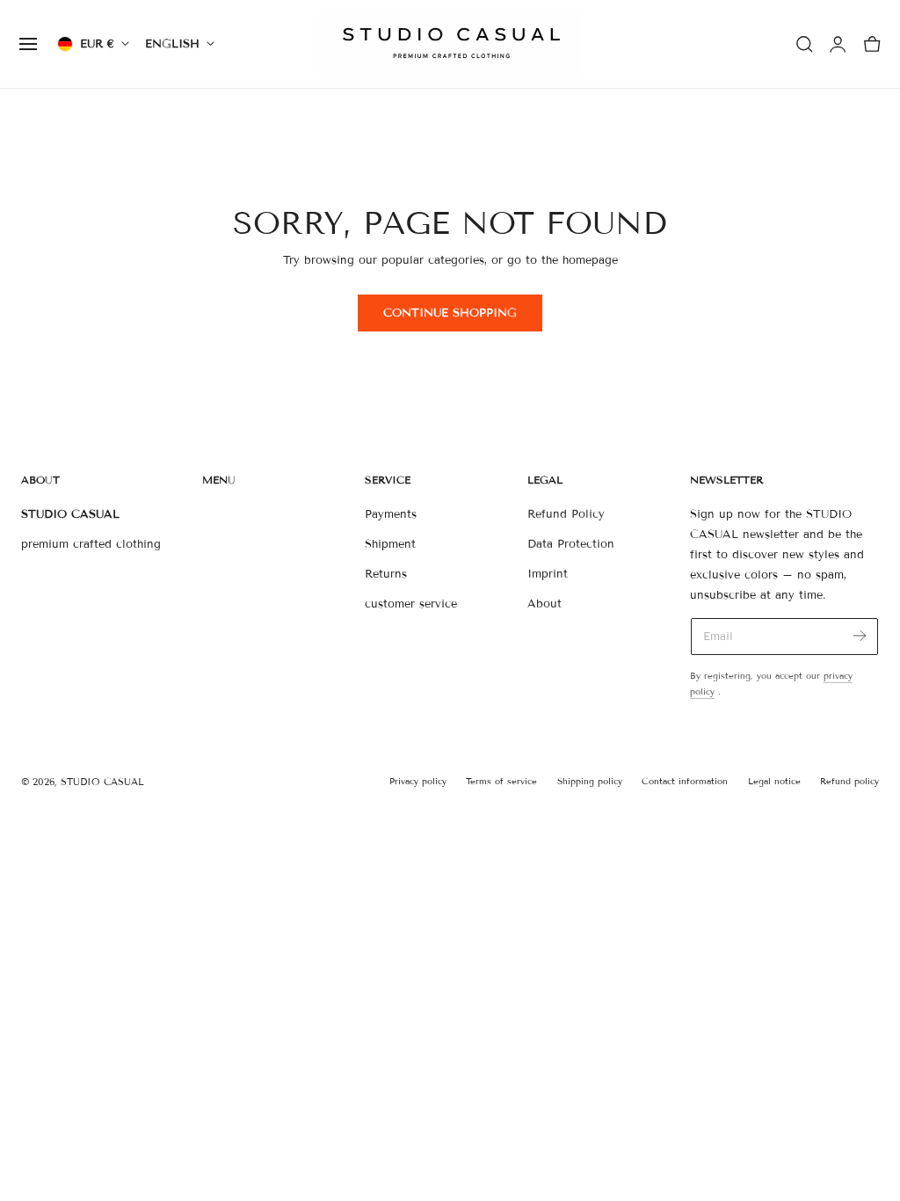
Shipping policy (589, 781)
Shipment (390, 544)
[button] (28, 44)
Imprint (547, 574)
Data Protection (570, 544)
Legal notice (774, 781)
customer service (411, 605)
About (544, 605)
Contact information (685, 781)
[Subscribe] (859, 635)
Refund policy (849, 781)
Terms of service (501, 781)
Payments (391, 514)
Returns (386, 574)
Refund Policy (566, 514)
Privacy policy (417, 781)
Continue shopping (450, 313)
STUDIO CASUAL (102, 781)
